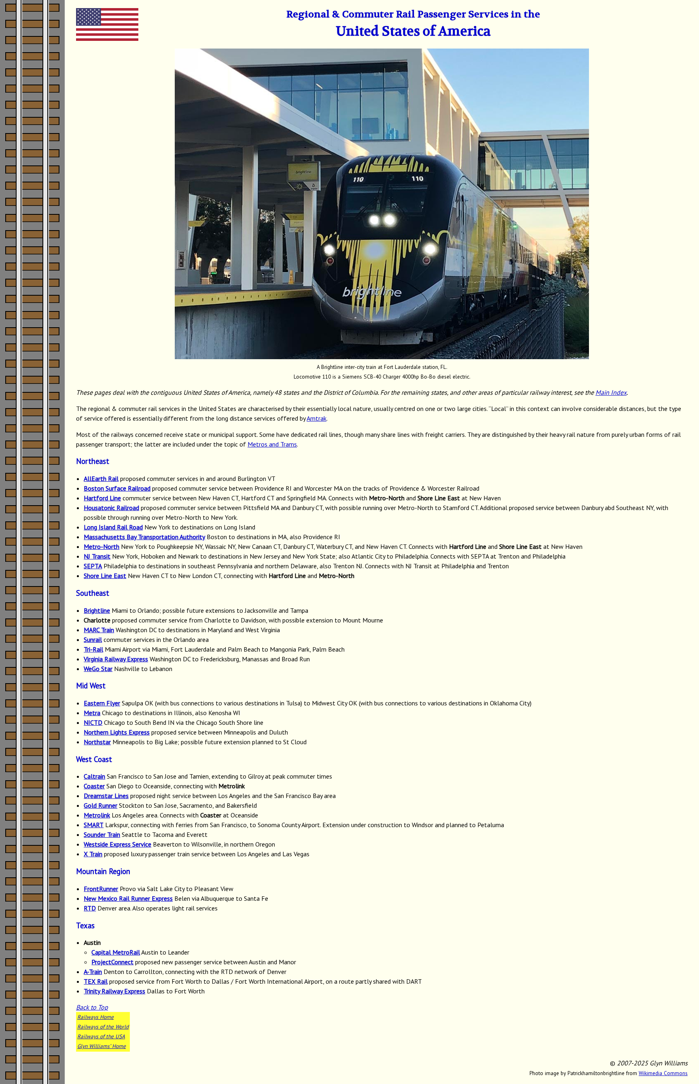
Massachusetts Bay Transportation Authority (144, 537)
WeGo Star (98, 669)
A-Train (93, 972)
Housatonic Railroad (111, 508)
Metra (92, 713)
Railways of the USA (101, 1036)
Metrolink (97, 815)
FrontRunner (101, 889)
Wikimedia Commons (663, 1073)
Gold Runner (100, 805)
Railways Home (95, 1016)
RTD (90, 908)
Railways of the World (103, 1026)
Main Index (611, 392)
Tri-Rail (93, 649)
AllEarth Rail (101, 478)
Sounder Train (102, 834)
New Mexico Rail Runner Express (128, 898)
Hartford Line (102, 498)
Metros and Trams (272, 444)
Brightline (97, 610)
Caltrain (94, 776)
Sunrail (93, 639)
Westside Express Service (117, 844)
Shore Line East (105, 576)
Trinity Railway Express (114, 991)
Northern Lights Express (117, 732)
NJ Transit (97, 556)
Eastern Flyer (102, 703)
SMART (94, 825)
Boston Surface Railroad (117, 488)
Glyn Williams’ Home (101, 1046)
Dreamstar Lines (106, 796)
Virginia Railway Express (116, 659)
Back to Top (92, 1007)
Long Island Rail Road (113, 527)
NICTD (93, 722)
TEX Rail (96, 981)
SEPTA (93, 566)
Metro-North (101, 546)
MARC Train (99, 630)
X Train (93, 854)
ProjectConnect (112, 962)
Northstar (97, 742)
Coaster (94, 786)
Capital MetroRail (115, 952)
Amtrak (316, 418)
